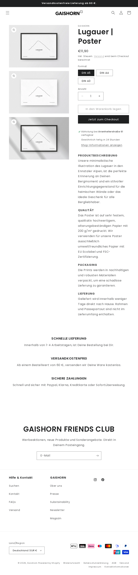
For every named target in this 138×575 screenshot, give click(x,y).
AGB (114, 563)
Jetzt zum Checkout (103, 119)
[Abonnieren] (97, 455)
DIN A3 (86, 81)
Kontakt (14, 494)
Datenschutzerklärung (96, 563)
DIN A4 (104, 73)
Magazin (55, 518)
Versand (99, 56)
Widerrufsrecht (71, 563)
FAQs (12, 502)
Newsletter (57, 510)
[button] (8, 13)
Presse (54, 494)
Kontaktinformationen (117, 566)
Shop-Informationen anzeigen (101, 145)
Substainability (60, 502)
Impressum (95, 566)
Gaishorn (32, 563)
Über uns (56, 486)
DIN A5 (86, 73)
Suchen (14, 486)
